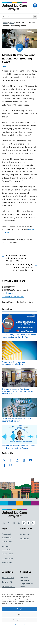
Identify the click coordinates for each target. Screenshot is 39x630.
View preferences (19, 620)
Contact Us (24, 534)
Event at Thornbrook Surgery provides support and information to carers (19, 267)
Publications (7, 542)
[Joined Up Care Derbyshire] (14, 10)
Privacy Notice (24, 625)
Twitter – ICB (7, 582)
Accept (19, 609)
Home (5, 22)
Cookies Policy (14, 625)
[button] (36, 591)
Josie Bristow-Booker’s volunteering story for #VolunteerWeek (16, 258)
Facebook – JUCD (8, 586)
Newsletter (24, 539)
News (12, 22)
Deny (19, 614)
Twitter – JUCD (8, 577)
